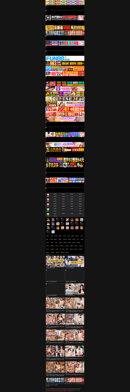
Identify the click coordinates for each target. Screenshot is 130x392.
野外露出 (80, 201)
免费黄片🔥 (63, 252)
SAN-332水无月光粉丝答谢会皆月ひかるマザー (75, 374)
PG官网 (51, 235)
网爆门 (80, 208)
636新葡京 (67, 245)
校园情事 (63, 213)
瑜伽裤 (72, 206)
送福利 (81, 235)
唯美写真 (72, 208)
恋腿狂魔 (80, 203)
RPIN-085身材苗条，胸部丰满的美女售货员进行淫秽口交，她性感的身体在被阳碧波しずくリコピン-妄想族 (75, 327)
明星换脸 (63, 206)
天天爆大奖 (52, 249)
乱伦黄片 (56, 242)
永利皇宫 (57, 245)
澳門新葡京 (52, 245)
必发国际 (73, 242)
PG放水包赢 (65, 239)
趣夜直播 (64, 242)
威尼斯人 (47, 235)
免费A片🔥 (52, 252)
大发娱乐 (47, 245)
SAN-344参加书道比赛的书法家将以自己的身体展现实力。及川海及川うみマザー (55, 311)
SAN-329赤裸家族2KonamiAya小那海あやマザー (74, 343)
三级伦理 (55, 196)
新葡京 (47, 239)
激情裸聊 (71, 245)
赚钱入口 (67, 252)
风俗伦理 (80, 213)
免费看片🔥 (62, 245)
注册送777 (77, 235)
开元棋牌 (55, 235)
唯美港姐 (72, 198)
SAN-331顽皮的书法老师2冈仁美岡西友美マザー (55, 343)
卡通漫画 (55, 208)
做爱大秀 (71, 249)
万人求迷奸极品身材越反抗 (51, 295)
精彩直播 (73, 239)
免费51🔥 (75, 245)
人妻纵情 (72, 213)
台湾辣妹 (55, 198)
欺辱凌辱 (55, 201)
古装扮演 (55, 203)
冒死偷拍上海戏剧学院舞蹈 (71, 281)
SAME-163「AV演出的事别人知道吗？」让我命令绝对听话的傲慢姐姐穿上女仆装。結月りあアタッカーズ (55, 359)
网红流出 (72, 201)
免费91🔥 (47, 252)
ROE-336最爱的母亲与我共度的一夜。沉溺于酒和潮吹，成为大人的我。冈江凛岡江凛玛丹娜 (55, 375)
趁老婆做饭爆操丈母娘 (50, 267)
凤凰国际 (59, 239)
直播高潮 (69, 239)
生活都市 (55, 213)
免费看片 (67, 249)
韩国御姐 (63, 198)
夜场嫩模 (69, 242)
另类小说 (55, 215)
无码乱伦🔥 (81, 245)
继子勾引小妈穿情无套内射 (51, 281)
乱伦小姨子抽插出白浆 (70, 295)
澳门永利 (64, 235)
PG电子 (68, 235)
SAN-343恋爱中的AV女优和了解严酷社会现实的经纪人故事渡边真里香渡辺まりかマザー (74, 311)
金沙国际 (57, 249)
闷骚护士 (80, 206)
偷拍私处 (60, 242)
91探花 (63, 201)
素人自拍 (80, 196)
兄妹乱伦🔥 (57, 252)
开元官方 (47, 249)
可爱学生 (72, 203)
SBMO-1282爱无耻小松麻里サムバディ (73, 358)
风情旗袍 (55, 206)
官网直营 (60, 235)
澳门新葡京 (78, 242)
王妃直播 (51, 242)
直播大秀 (75, 249)
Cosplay (72, 196)
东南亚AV (80, 198)
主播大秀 (47, 242)
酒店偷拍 (82, 239)
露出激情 (63, 208)
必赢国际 (55, 239)
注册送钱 (72, 235)
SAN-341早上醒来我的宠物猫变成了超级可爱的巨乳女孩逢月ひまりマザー (55, 327)
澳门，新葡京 (62, 249)
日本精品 (63, 196)
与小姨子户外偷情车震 (70, 267)
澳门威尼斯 (80, 249)
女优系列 (63, 203)
